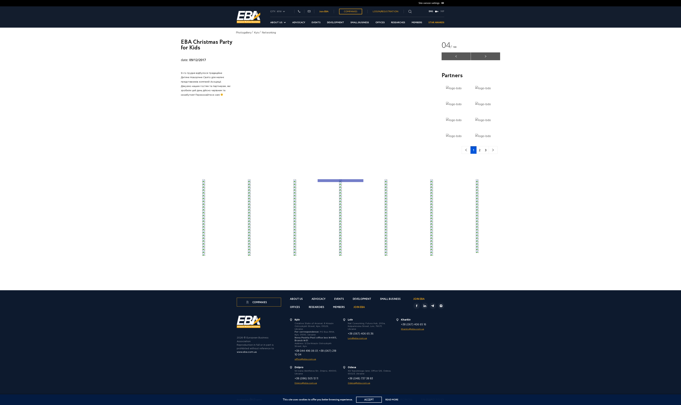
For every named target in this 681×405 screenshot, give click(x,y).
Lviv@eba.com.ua (357, 338)
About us (276, 22)
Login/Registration (385, 11)
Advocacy (298, 22)
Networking (269, 33)
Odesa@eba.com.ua (359, 383)
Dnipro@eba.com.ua (306, 383)
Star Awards (436, 22)
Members (417, 22)
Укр (442, 11)
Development (335, 22)
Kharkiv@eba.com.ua (412, 329)
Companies (350, 11)
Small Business (359, 22)
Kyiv (256, 33)
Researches (398, 22)
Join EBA (323, 11)
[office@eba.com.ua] (309, 11)
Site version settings (429, 3)
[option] (340, 107)
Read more (391, 400)
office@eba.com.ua (305, 359)
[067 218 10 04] (299, 11)
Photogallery (243, 33)
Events (316, 22)
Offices (380, 22)
